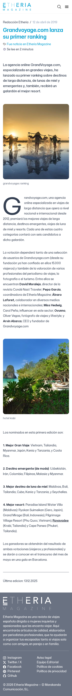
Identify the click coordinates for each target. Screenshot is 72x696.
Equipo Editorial (48, 662)
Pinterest (13, 671)
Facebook (14, 666)
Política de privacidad (51, 671)
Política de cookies (50, 666)
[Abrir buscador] (59, 7)
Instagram (14, 657)
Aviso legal (44, 657)
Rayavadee (61, 520)
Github (12, 675)
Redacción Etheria (15, 22)
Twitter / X (14, 662)
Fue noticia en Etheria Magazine (29, 44)
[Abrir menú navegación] (66, 7)
